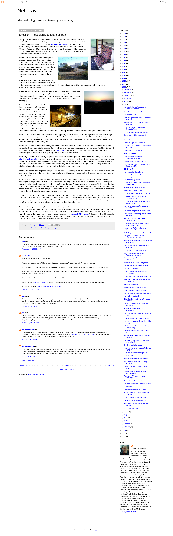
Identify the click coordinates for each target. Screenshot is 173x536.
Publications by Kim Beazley (133, 151)
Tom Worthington (28, 256)
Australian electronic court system (135, 112)
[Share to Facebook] (56, 225)
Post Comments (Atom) (36, 375)
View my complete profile (128, 512)
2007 (124, 430)
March (126, 421)
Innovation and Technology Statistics (136, 132)
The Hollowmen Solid (131, 296)
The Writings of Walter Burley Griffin (136, 266)
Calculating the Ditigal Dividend (135, 397)
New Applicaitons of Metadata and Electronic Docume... (135, 108)
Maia (23, 241)
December (128, 90)
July (125, 104)
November (128, 93)
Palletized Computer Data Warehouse (137, 211)
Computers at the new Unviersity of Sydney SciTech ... (136, 128)
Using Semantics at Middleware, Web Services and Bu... (137, 165)
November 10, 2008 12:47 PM (32, 289)
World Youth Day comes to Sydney (136, 263)
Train (42, 228)
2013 (124, 72)
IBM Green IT (128, 169)
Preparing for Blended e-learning (135, 290)
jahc (23, 296)
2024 (124, 40)
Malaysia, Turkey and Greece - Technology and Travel (134, 236)
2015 (124, 66)
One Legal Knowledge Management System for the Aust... (136, 224)
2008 (124, 87)
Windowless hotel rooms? (133, 381)
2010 (124, 81)
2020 (124, 51)
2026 (124, 34)
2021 (124, 48)
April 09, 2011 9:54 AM (30, 339)
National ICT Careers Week (133, 190)
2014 (124, 69)
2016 (124, 63)
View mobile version (67, 369)
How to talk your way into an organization (133, 309)
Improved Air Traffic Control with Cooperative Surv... (135, 229)
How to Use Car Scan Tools (133, 172)
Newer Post (24, 365)
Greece (37, 228)
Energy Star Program (131, 153)
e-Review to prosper (131, 284)
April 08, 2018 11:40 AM (30, 356)
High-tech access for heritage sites (136, 353)
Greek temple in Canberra (133, 345)
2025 (124, 37)
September (128, 98)
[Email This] (49, 225)
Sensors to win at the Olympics (134, 187)
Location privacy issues (132, 180)
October (127, 95)
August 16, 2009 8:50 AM (30, 323)
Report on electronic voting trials (135, 390)
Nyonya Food (128, 356)
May (125, 415)
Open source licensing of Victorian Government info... (135, 197)
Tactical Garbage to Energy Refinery (136, 318)
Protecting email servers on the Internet (137, 233)
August (126, 101)
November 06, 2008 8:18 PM (32, 249)
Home (67, 365)
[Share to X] (54, 225)
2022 (124, 46)
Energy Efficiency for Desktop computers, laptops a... (134, 157)
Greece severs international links (83, 334)
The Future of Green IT (131, 269)
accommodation (30, 228)
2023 (124, 42)
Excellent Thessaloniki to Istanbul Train (137, 384)
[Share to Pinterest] (59, 225)
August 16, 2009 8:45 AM (30, 306)
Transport (48, 228)
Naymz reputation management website (137, 293)
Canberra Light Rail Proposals (134, 143)
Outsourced (128, 387)
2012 (124, 75)
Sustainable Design (130, 115)
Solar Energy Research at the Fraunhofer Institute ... (134, 254)
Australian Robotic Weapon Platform (136, 161)
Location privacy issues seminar (135, 400)
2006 (124, 433)
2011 (124, 78)
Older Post (110, 365)
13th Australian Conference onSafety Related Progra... (136, 327)
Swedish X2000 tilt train (80, 214)
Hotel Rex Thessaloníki (40, 282)
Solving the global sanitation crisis (135, 287)
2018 (124, 57)
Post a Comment (28, 361)
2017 (124, 60)
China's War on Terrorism (132, 140)
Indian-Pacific (60, 150)
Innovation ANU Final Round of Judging (137, 193)
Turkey (54, 228)
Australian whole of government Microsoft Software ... (135, 372)
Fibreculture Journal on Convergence (137, 250)
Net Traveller (31, 10)
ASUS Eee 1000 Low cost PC (134, 408)
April (126, 418)
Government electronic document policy (137, 276)
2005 (124, 436)
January (127, 427)
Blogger (95, 530)
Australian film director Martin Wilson (136, 359)
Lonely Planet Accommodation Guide (50, 286)
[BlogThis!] (52, 225)
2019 (124, 54)
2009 (124, 84)
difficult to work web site (28, 159)
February (127, 424)
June (126, 412)
